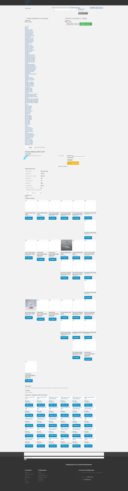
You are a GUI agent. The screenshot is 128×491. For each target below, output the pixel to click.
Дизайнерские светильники (30, 69)
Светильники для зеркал (30, 59)
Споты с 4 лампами (29, 143)
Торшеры (27, 75)
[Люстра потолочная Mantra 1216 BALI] (78, 428)
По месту (27, 43)
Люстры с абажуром (29, 33)
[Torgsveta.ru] (37, 10)
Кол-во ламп (27, 86)
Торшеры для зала (29, 77)
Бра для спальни (28, 106)
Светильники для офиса (30, 61)
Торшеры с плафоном (29, 84)
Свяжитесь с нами (42, 477)
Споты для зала (28, 127)
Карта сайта (40, 480)
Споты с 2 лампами (29, 140)
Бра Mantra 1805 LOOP (90, 212)
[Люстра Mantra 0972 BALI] (66, 408)
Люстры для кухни (29, 48)
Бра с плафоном (28, 118)
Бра (26, 103)
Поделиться (33, 192)
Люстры (26, 27)
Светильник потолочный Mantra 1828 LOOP (89, 354)
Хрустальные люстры (29, 37)
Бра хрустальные (28, 119)
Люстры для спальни (29, 46)
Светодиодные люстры (29, 35)
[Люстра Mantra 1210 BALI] (90, 418)
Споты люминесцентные (30, 134)
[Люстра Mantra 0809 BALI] (90, 398)
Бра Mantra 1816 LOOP (90, 292)
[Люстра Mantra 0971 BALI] (55, 408)
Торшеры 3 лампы (28, 90)
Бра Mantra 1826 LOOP (90, 332)
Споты (26, 125)
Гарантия (27, 4)
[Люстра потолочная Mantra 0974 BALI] (90, 408)
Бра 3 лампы (27, 123)
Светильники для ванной (30, 58)
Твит (28, 192)
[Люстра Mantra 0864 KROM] (90, 438)
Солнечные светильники (30, 70)
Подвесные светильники (30, 65)
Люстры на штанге (28, 29)
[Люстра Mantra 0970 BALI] (43, 408)
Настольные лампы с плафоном (31, 102)
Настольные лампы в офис (30, 95)
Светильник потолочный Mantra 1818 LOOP (42, 314)
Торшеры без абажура (29, 83)
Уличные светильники (29, 71)
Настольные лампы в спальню (31, 96)
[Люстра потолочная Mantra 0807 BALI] (66, 398)
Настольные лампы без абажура (31, 101)
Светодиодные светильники (30, 73)
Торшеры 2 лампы (28, 89)
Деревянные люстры (29, 39)
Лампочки (27, 482)
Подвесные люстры (29, 30)
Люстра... (27, 401)
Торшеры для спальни (29, 78)
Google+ (41, 192)
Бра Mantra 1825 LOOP (78, 332)
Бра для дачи (28, 113)
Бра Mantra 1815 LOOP (90, 272)
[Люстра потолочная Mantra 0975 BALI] (31, 418)
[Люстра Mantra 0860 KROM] (66, 438)
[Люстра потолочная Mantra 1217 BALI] (90, 428)
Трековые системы (29, 144)
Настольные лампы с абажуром (31, 100)
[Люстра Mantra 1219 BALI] (43, 438)
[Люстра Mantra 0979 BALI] (66, 418)
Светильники (27, 52)
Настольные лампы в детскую (31, 94)
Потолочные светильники (30, 67)
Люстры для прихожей (29, 49)
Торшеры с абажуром (29, 82)
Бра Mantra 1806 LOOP (90, 232)
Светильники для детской (30, 55)
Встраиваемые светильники (30, 66)
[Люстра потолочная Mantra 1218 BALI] (31, 438)
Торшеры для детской (29, 79)
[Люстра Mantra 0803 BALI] (31, 398)
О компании (27, 0)
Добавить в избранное (62, 166)
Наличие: (69, 155)
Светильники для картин (30, 60)
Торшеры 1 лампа (28, 88)
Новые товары (41, 473)
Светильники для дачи (29, 54)
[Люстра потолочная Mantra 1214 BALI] (55, 428)
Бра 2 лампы (27, 122)
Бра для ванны (28, 108)
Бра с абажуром (28, 115)
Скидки (39, 472)
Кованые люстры (28, 42)
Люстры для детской (29, 47)
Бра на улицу (27, 112)
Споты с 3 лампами (29, 141)
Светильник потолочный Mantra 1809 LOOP (54, 254)
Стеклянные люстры (29, 41)
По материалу (28, 36)
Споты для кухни (28, 129)
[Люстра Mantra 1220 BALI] (55, 438)
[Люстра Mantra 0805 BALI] (43, 398)
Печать (26, 196)
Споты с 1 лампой (28, 139)
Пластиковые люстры (29, 40)
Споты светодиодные (29, 135)
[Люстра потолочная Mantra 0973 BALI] (78, 408)
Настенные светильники (30, 64)
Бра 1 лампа (27, 121)
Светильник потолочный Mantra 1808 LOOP (42, 254)
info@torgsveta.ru (75, 7)
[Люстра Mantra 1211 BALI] (31, 428)
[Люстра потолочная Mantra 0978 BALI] (55, 418)
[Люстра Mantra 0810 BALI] (31, 408)
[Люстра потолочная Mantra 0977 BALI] (43, 418)
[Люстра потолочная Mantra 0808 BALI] (78, 398)
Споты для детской (29, 128)
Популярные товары (42, 475)
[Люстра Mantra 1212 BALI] (43, 428)
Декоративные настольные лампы (32, 98)
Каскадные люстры (29, 34)
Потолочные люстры (29, 32)
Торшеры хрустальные (29, 85)
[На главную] (26, 147)
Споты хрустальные (29, 137)
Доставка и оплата (29, 1)
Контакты (27, 2)
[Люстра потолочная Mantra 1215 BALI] (66, 428)
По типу (26, 28)
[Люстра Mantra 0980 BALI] (78, 418)
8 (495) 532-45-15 (96, 8)
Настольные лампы (29, 91)
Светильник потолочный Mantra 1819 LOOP (54, 314)
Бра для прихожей (28, 110)
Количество (69, 157)
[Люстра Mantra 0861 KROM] (78, 438)
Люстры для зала (28, 45)
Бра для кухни (28, 109)
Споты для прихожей (29, 131)
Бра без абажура (28, 116)
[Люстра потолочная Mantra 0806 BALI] (55, 398)
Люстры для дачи (28, 51)
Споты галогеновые (29, 133)
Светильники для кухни (30, 57)
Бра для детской (28, 107)
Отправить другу (28, 195)
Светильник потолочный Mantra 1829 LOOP (30, 375)
